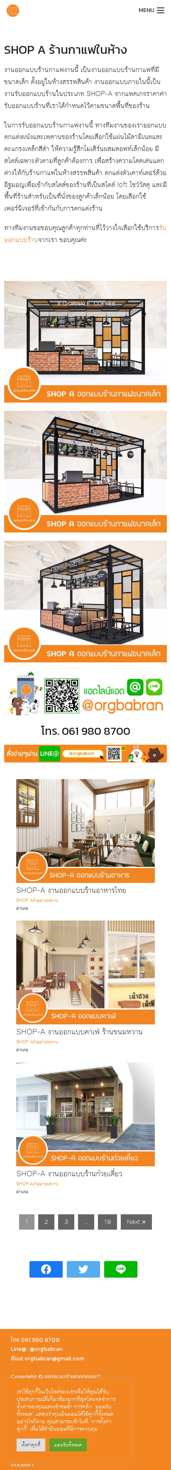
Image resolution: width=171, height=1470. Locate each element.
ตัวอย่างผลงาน (45, 900)
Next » (136, 1222)
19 (107, 1222)
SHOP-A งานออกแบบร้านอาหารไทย (71, 891)
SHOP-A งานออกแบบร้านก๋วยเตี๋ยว (69, 1174)
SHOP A (24, 900)
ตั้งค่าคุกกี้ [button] (31, 1445)
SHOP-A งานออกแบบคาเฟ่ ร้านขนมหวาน (79, 1032)
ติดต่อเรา (22, 1464)
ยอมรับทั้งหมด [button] (68, 1445)
